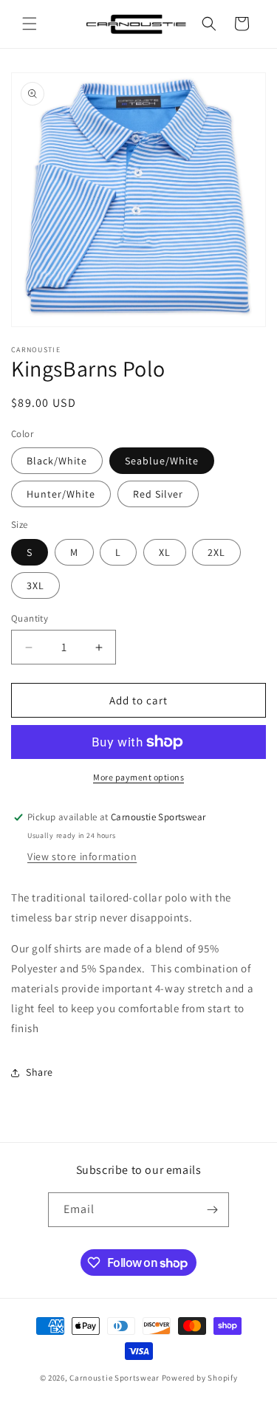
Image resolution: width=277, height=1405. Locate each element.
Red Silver (158, 494)
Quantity (29, 618)
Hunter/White (61, 494)
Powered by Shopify (200, 1378)
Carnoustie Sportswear (114, 1378)
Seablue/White (162, 460)
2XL (216, 552)
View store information (82, 856)
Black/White (57, 460)
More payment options (138, 777)
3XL (35, 585)
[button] (29, 23)
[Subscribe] (212, 1209)
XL (165, 552)
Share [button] (39, 1072)
